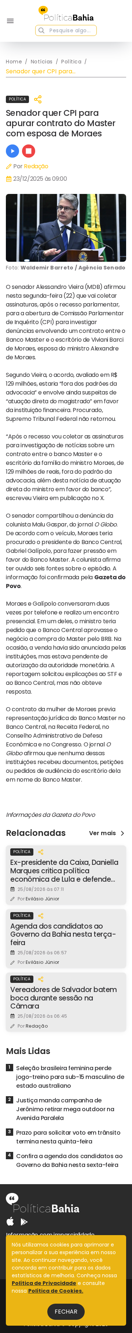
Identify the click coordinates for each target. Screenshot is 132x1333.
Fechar (66, 1311)
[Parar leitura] (28, 151)
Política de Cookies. (55, 1291)
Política (17, 99)
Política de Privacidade (44, 1283)
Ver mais (102, 833)
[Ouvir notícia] (12, 151)
